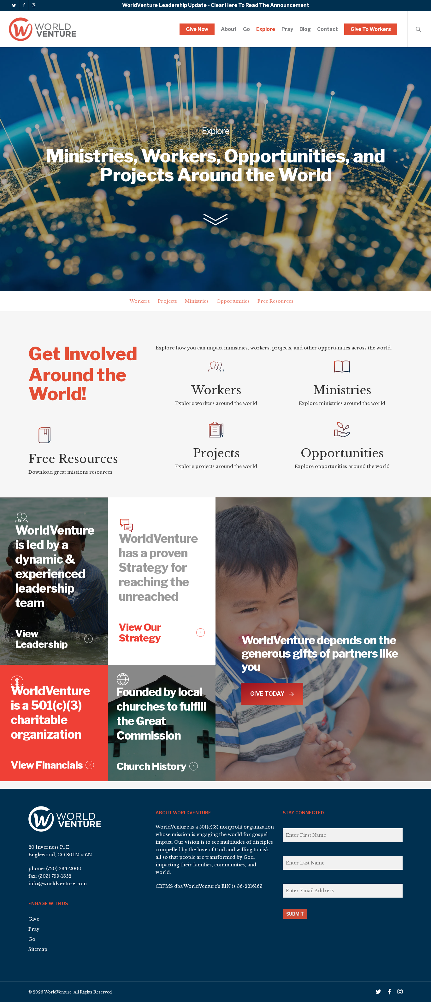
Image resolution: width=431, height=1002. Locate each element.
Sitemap (37, 949)
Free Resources (275, 301)
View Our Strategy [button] (140, 632)
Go (31, 939)
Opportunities (233, 301)
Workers (140, 301)
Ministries (197, 301)
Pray (33, 929)
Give (33, 919)
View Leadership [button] (41, 639)
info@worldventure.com (57, 884)
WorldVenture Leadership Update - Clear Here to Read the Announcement (215, 5)
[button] (272, 694)
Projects (167, 301)
